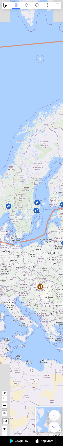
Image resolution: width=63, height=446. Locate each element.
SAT (5, 421)
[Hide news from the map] (4, 413)
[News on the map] (6, 5)
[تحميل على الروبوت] (19, 441)
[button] (37, 202)
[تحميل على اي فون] (45, 441)
